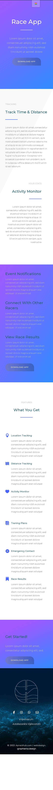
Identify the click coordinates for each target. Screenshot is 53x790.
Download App (26, 61)
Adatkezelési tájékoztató (27, 724)
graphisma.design (26, 749)
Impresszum (26, 719)
